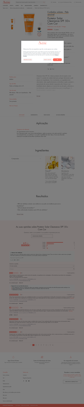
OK (57, 59)
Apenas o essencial (47, 59)
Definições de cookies (28, 59)
